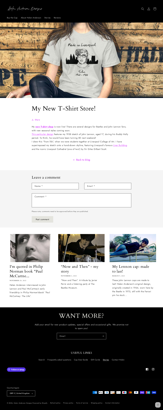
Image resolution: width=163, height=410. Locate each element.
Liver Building (120, 145)
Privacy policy (68, 403)
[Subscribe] (103, 336)
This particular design (42, 134)
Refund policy (55, 403)
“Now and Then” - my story (80, 269)
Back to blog (83, 160)
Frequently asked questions (59, 359)
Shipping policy (96, 403)
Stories (106, 359)
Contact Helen (118, 359)
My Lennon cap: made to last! (130, 269)
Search (42, 359)
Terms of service (82, 403)
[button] (143, 9)
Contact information (112, 403)
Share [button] (37, 119)
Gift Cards (95, 359)
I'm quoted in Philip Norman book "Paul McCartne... (26, 271)
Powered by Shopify (40, 403)
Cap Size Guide (81, 359)
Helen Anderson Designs (23, 403)
